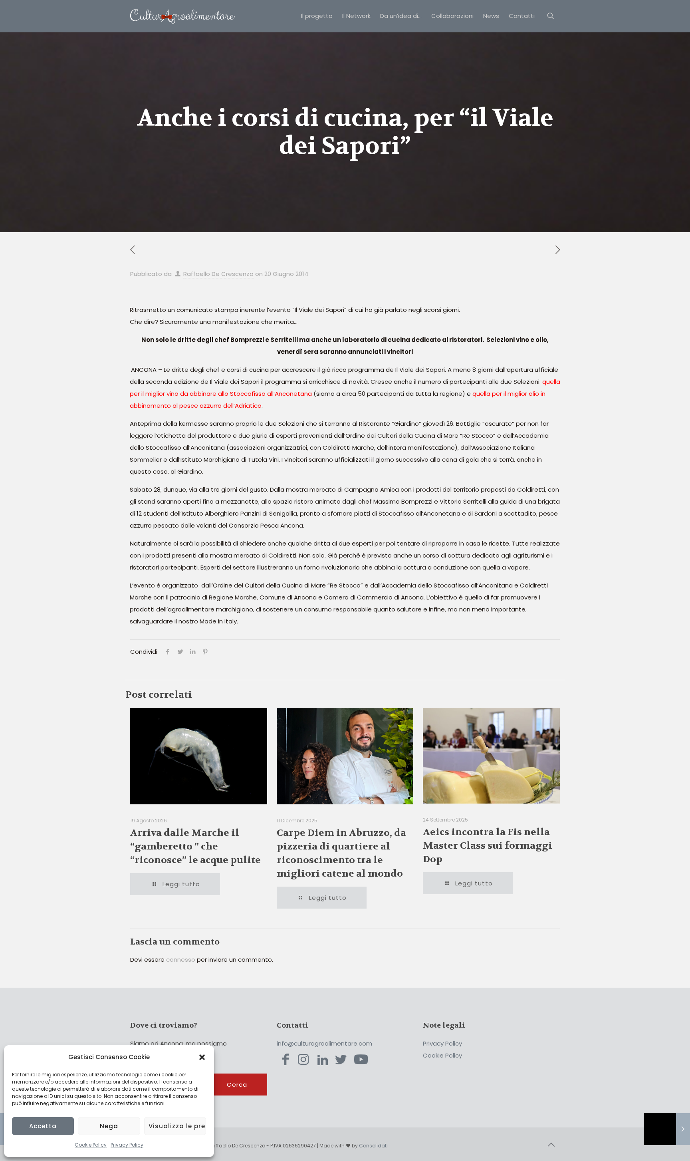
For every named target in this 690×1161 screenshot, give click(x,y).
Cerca (237, 1084)
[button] (202, 1057)
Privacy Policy (127, 1144)
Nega (109, 1126)
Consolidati (373, 1145)
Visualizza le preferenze (177, 1126)
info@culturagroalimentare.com (324, 1043)
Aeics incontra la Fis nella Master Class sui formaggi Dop (487, 845)
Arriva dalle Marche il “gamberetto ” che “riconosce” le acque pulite (195, 846)
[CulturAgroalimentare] (182, 16)
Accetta (43, 1126)
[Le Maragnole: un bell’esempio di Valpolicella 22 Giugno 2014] (667, 1129)
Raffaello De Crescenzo (218, 274)
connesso (180, 959)
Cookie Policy (91, 1144)
